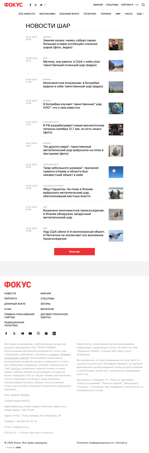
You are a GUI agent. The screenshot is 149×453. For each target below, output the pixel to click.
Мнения (98, 5)
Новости (10, 293)
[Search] (143, 4)
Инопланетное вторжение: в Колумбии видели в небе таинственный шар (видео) (73, 84)
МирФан (47, 37)
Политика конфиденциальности (95, 442)
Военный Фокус (69, 13)
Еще (139, 13)
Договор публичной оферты (54, 316)
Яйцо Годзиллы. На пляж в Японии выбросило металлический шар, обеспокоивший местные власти (68, 192)
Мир (118, 13)
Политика (90, 13)
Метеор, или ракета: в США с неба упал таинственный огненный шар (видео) (71, 63)
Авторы (45, 303)
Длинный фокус (15, 303)
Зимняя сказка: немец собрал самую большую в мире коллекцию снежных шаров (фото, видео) (70, 44)
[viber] (38, 333)
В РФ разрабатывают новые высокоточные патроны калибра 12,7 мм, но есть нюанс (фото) (73, 129)
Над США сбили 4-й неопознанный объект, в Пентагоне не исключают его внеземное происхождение (74, 235)
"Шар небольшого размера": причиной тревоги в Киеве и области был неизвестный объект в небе (70, 171)
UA (137, 5)
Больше (74, 251)
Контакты (121, 442)
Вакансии (47, 309)
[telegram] (22, 333)
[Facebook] (30, 5)
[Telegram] (41, 5)
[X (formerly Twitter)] (35, 5)
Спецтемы (112, 5)
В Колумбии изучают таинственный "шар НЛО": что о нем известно (72, 105)
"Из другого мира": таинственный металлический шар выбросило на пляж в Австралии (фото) (73, 150)
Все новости (27, 13)
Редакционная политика (14, 324)
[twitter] (14, 333)
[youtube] (30, 333)
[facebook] (6, 333)
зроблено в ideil (13, 448)
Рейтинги (127, 5)
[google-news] (46, 333)
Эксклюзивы (47, 13)
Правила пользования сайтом (19, 316)
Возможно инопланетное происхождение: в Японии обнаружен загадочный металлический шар (73, 214)
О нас (8, 309)
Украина (106, 13)
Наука (129, 13)
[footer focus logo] (17, 285)
